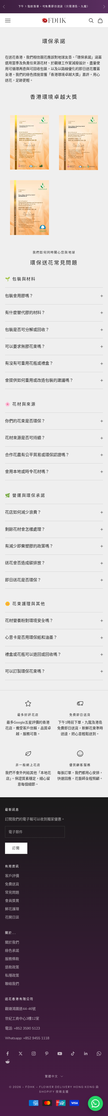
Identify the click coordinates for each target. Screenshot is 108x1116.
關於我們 (12, 942)
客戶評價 (12, 875)
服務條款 (12, 958)
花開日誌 (12, 917)
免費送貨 (12, 884)
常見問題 (12, 892)
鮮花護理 (12, 909)
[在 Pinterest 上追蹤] (46, 1053)
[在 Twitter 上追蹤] (20, 1053)
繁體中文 (51, 1076)
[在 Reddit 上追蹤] (7, 1061)
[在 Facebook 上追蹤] (7, 1053)
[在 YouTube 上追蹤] (59, 1053)
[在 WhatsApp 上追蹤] (98, 1053)
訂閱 (16, 848)
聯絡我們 (12, 983)
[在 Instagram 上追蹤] (33, 1053)
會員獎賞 (12, 900)
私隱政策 (12, 975)
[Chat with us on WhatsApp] (95, 1103)
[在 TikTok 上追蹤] (72, 1053)
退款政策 (12, 967)
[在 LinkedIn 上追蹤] (85, 1053)
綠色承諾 (12, 950)
